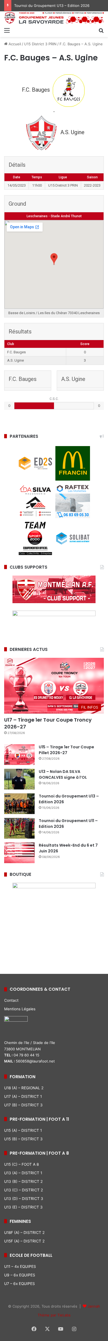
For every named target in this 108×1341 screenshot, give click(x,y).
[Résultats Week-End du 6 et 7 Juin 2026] (19, 852)
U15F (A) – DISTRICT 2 (24, 1241)
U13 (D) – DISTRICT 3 (23, 1198)
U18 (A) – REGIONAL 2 (23, 1088)
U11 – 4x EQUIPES (20, 1266)
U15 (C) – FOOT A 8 (21, 1164)
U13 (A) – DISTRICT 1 (23, 1173)
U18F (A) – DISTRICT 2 (24, 1232)
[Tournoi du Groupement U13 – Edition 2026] (19, 803)
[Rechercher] (101, 30)
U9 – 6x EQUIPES (19, 1275)
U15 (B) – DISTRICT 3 (23, 1139)
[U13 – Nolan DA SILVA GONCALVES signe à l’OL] (19, 779)
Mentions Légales (19, 1009)
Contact (11, 1000)
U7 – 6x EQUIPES (19, 1283)
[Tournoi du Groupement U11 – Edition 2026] (19, 828)
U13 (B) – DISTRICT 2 (23, 1181)
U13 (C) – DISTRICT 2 (23, 1190)
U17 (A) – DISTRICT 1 (23, 1096)
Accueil (14, 44)
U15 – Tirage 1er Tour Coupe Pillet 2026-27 (66, 750)
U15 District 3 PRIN (40, 44)
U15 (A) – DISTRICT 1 (23, 1130)
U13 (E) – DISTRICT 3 (23, 1207)
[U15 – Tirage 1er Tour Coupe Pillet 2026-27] (19, 754)
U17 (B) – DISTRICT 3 (23, 1105)
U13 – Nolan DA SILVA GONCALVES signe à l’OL (63, 774)
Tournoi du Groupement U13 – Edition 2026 (51, 5)
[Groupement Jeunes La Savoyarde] (54, 18)
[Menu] (7, 30)
